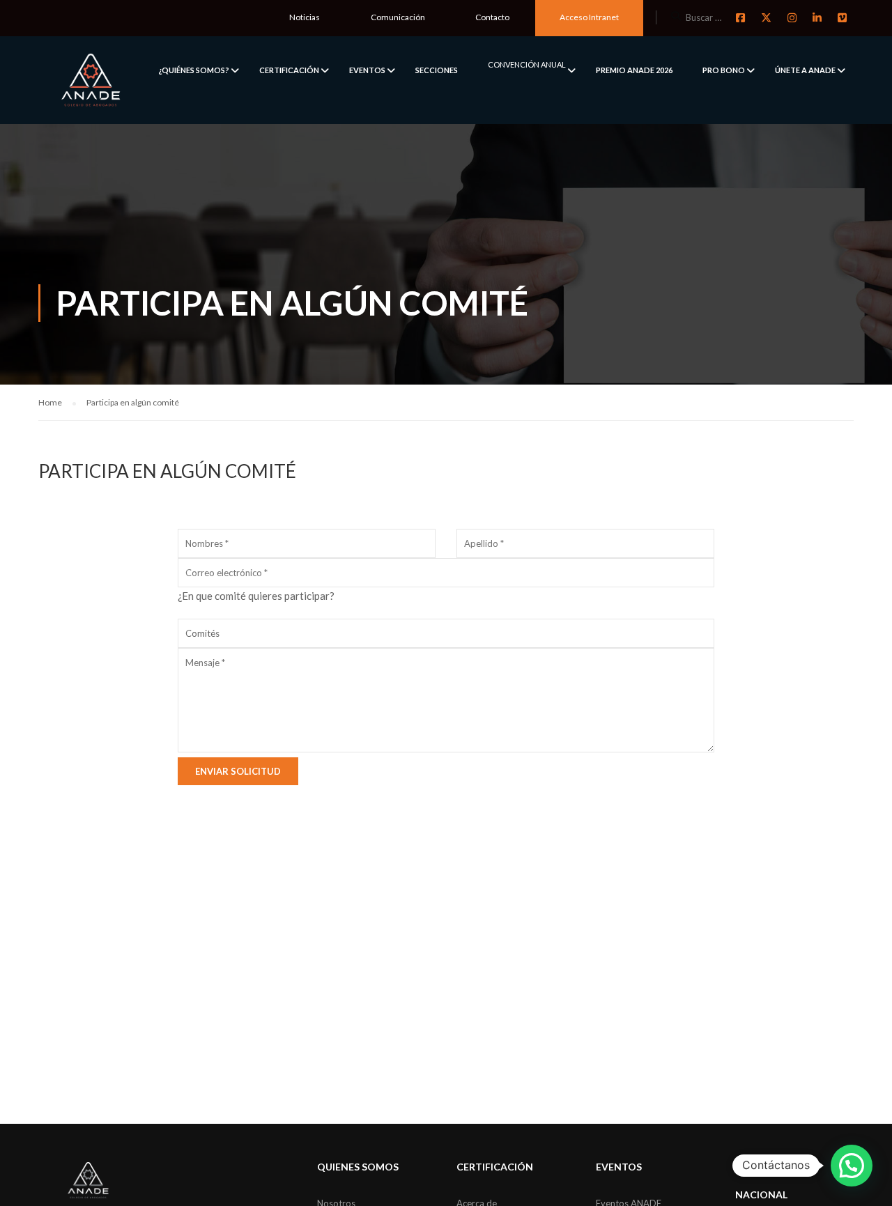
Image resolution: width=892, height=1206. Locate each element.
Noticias (304, 17)
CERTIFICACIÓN (289, 70)
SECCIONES (436, 70)
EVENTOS (367, 70)
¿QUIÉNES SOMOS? (193, 70)
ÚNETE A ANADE (805, 70)
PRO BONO (723, 70)
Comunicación (398, 17)
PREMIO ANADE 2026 (634, 70)
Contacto (492, 17)
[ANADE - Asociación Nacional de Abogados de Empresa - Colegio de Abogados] (90, 80)
